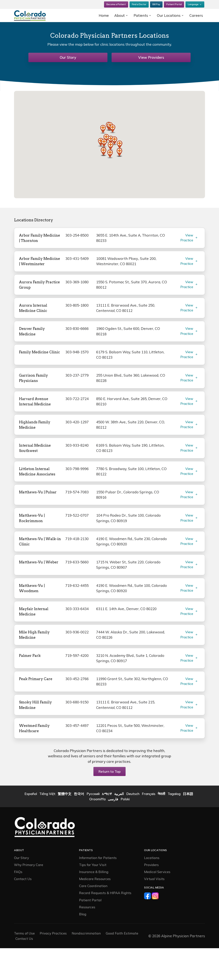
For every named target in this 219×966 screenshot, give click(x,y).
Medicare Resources (95, 879)
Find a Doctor (139, 4)
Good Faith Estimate (122, 933)
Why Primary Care (28, 865)
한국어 (79, 794)
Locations (151, 858)
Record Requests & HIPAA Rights (105, 893)
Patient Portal (174, 4)
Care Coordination (93, 886)
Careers (196, 15)
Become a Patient (116, 4)
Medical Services (157, 872)
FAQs (18, 872)
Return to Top (109, 771)
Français (148, 794)
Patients (141, 15)
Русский (93, 794)
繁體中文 (65, 794)
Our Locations (169, 15)
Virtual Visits (154, 879)
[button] (112, 129)
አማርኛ (107, 794)
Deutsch (132, 794)
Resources (87, 907)
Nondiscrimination (86, 933)
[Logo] (36, 15)
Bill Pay (156, 4)
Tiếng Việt (47, 794)
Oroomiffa (97, 799)
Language (193, 4)
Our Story (68, 57)
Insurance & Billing (93, 872)
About (119, 15)
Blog (82, 914)
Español (30, 794)
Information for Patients (98, 858)
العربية (119, 794)
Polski (125, 799)
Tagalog (174, 794)
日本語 (188, 794)
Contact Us (23, 879)
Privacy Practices (53, 933)
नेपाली (161, 794)
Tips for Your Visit (92, 865)
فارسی (113, 799)
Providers (151, 865)
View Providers (151, 57)
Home (104, 15)
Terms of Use (24, 933)
